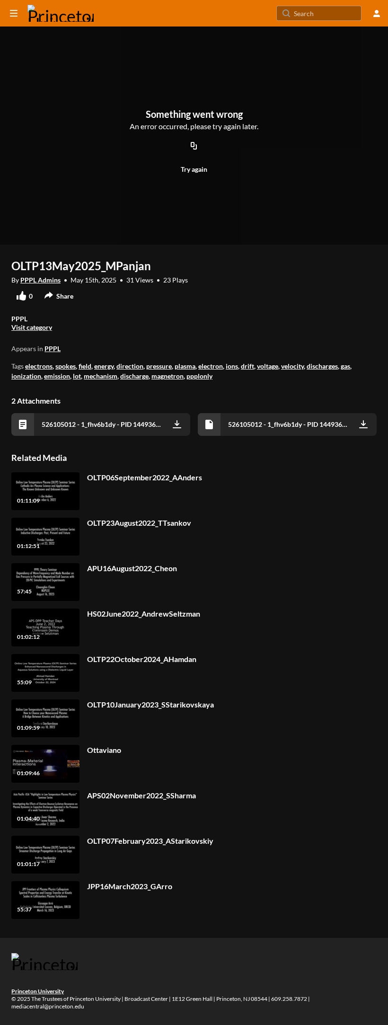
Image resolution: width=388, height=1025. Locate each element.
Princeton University (37, 991)
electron (210, 366)
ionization (26, 376)
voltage (267, 366)
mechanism (100, 376)
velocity (292, 366)
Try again (194, 169)
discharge (134, 376)
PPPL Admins (40, 280)
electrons (39, 366)
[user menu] (376, 13)
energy (104, 366)
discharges (322, 366)
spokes (65, 366)
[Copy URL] (194, 146)
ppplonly (199, 376)
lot (77, 376)
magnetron (167, 376)
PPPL (52, 349)
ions (232, 366)
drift (247, 366)
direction (129, 366)
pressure (159, 366)
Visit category (31, 327)
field (85, 366)
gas (345, 366)
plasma (185, 366)
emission (57, 376)
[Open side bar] (14, 13)
